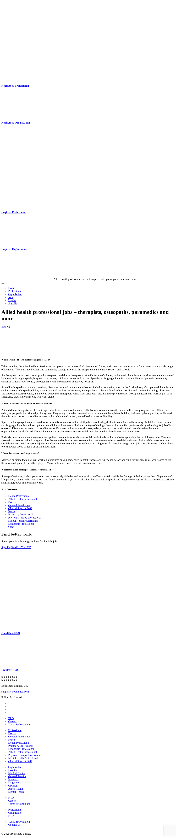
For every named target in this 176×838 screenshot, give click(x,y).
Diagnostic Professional (21, 523)
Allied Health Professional (22, 499)
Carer (11, 526)
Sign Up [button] (12, 303)
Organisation (15, 294)
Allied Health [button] (15, 788)
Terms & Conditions (19, 724)
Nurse (11, 511)
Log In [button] (12, 300)
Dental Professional (18, 495)
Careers (12, 721)
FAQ (11, 718)
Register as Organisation (15, 122)
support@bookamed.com (15, 691)
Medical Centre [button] (16, 773)
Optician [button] (13, 785)
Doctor (12, 502)
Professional (14, 291)
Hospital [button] (12, 770)
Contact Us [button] (14, 824)
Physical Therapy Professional (24, 517)
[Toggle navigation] (2, 283)
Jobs (10, 297)
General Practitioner (19, 505)
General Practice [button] (17, 776)
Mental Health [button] (16, 791)
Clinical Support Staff (20, 508)
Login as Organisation (14, 249)
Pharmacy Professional (20, 514)
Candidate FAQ (10, 633)
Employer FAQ (10, 669)
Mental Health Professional (23, 520)
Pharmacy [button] (13, 779)
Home (11, 288)
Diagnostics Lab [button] (17, 782)
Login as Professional (13, 212)
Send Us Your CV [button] (21, 547)
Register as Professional (15, 85)
